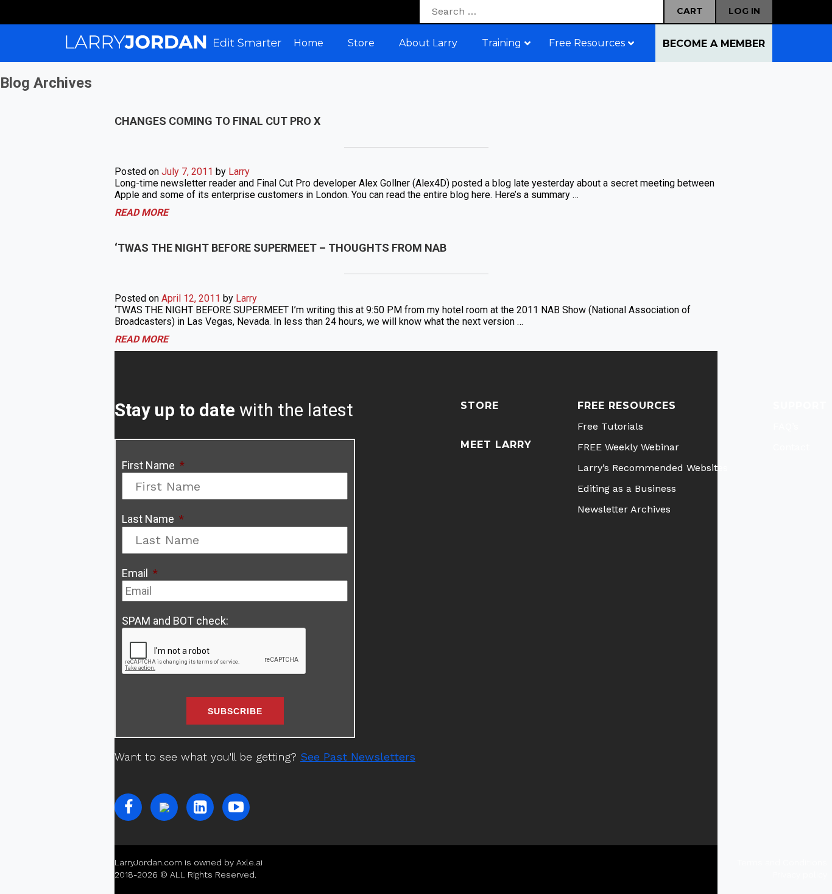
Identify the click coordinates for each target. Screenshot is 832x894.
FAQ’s (786, 426)
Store (479, 405)
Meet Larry (496, 444)
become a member (714, 43)
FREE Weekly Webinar (628, 447)
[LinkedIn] (200, 807)
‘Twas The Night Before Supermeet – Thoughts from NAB (280, 247)
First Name (153, 465)
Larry (239, 171)
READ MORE (141, 212)
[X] (164, 807)
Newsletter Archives (624, 509)
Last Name (153, 519)
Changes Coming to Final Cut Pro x (217, 121)
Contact (791, 447)
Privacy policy (800, 874)
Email (140, 573)
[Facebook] (128, 807)
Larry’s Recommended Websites (652, 468)
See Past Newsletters (357, 756)
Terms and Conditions (782, 862)
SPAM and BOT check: (175, 620)
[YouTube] (236, 807)
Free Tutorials (610, 426)
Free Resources (626, 405)
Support (800, 405)
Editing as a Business (626, 488)
